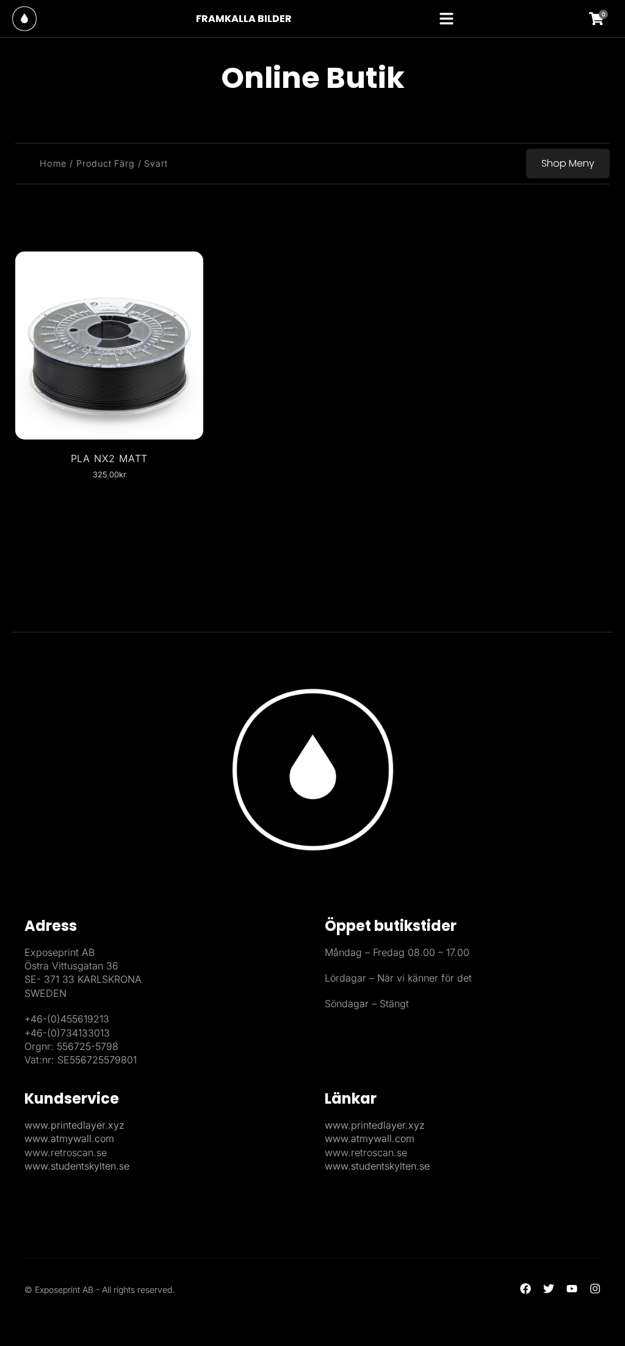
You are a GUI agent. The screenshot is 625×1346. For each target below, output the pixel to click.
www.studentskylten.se (76, 1166)
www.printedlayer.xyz (74, 1125)
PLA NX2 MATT (109, 458)
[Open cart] (604, 18)
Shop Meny (567, 163)
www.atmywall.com (69, 1138)
